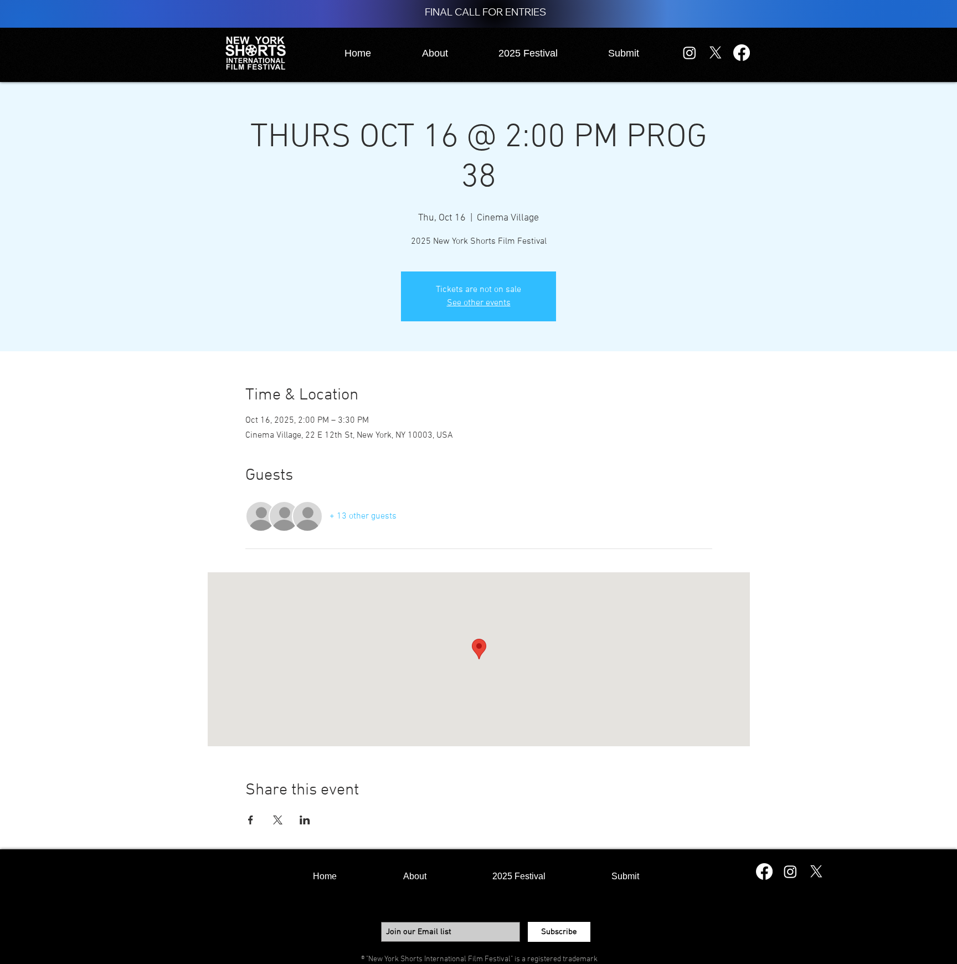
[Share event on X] (277, 820)
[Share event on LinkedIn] (305, 820)
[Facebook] (741, 52)
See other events (479, 303)
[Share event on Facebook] (250, 820)
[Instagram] (689, 52)
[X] (715, 52)
